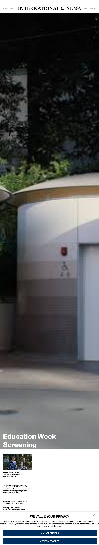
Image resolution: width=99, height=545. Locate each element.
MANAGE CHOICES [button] (50, 533)
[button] (94, 515)
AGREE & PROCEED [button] (49, 541)
